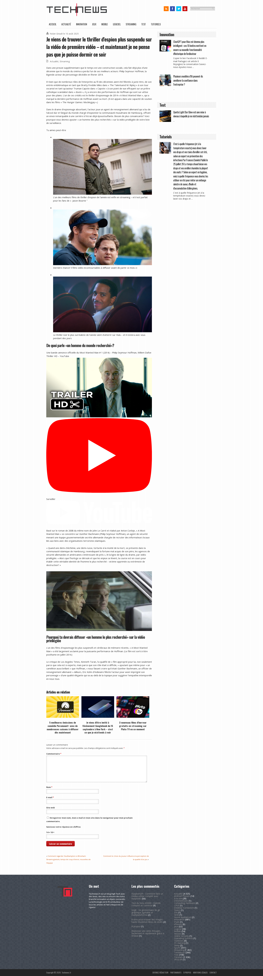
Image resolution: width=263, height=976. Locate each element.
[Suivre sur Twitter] (178, 8)
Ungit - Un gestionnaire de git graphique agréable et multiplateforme (146, 912)
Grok (176, 914)
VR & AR (178, 959)
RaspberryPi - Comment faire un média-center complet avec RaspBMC (147, 896)
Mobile (104, 24)
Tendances (179, 952)
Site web (50, 807)
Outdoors (179, 940)
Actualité (66, 24)
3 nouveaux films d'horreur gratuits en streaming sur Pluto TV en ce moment (133, 726)
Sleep (176, 945)
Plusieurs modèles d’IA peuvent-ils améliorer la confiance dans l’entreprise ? (188, 80)
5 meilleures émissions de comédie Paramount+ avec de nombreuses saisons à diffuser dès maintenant (63, 727)
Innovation (81, 24)
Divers (177, 910)
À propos (136, 926)
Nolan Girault (56, 33)
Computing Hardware (184, 903)
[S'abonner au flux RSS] (166, 8)
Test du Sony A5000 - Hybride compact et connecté (146, 904)
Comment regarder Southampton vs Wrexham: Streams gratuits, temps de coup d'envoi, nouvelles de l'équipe (68, 859)
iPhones (178, 924)
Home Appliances (182, 917)
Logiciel (117, 24)
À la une (178, 898)
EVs (176, 912)
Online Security (181, 936)
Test (143, 24)
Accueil (52, 24)
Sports (177, 947)
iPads (176, 921)
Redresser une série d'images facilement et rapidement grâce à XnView (148, 933)
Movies (177, 933)
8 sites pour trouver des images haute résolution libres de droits (147, 920)
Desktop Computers (184, 907)
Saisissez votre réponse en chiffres (63, 827)
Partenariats (175, 972)
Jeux (94, 24)
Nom (49, 787)
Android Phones (182, 896)
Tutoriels (156, 24)
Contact (213, 972)
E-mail (50, 797)
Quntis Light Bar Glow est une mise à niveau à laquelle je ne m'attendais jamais (191, 114)
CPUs (176, 905)
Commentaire (53, 754)
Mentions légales (200, 972)
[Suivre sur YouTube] (185, 8)
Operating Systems (183, 938)
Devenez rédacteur (160, 972)
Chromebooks (181, 900)
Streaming (131, 24)
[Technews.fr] (76, 15)
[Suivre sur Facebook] (172, 8)
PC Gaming (179, 943)
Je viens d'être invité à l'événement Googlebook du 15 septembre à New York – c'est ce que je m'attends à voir (97, 727)
